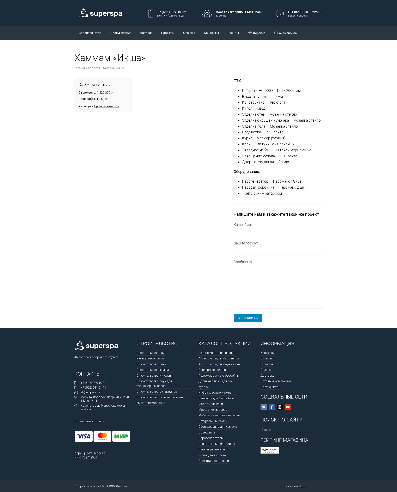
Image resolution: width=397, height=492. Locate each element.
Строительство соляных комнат (159, 397)
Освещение (206, 432)
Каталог (146, 33)
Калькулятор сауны (150, 358)
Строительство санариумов (156, 391)
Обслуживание (120, 33)
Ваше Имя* (243, 224)
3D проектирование (150, 403)
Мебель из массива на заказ (219, 415)
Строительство (90, 33)
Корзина (259, 33)
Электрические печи (213, 461)
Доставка (267, 375)
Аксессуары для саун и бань (219, 364)
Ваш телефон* (246, 243)
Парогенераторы (211, 438)
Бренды (233, 33)
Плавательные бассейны (216, 444)
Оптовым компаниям (276, 381)
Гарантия (267, 364)
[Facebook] (272, 407)
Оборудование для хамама (217, 427)
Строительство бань (151, 364)
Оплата (266, 370)
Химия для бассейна (213, 455)
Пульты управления (212, 449)
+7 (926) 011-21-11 (93, 387)
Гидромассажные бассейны (218, 375)
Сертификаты (270, 387)
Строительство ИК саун (153, 375)
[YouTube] (288, 407)
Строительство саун (151, 353)
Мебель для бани (210, 404)
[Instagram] (280, 407)
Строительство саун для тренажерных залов (154, 383)
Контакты (211, 33)
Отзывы (189, 33)
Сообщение (243, 262)
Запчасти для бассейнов (216, 398)
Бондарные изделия (212, 370)
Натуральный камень (213, 421)
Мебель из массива (212, 410)
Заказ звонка (287, 33)
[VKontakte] (264, 407)
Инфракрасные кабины (215, 392)
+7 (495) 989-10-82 (93, 383)
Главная (80, 68)
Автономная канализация (216, 353)
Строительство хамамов (154, 370)
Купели (203, 387)
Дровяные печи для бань (216, 381)
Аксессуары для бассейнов (218, 358)
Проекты (167, 33)
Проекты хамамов (106, 106)
